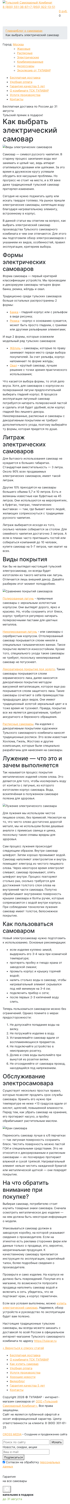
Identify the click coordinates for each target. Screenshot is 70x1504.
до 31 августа (12, 1499)
